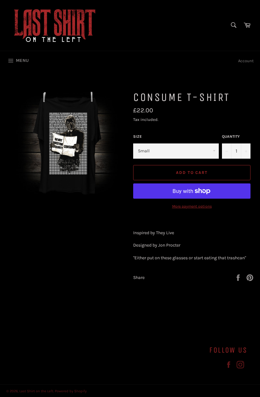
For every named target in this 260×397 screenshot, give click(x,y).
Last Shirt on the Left (36, 391)
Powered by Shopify (71, 391)
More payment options (192, 206)
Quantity (231, 136)
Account (246, 60)
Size (137, 136)
